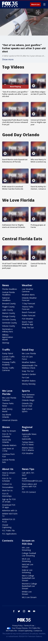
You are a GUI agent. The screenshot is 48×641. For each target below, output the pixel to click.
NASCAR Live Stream (27, 565)
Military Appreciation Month (7, 337)
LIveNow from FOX (8, 455)
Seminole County (9, 322)
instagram (24, 611)
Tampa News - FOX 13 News (28, 443)
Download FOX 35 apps (8, 506)
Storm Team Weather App (27, 323)
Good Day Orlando (6, 440)
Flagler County (8, 306)
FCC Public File (8, 530)
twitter (19, 611)
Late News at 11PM (8, 449)
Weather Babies (29, 362)
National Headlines (6, 299)
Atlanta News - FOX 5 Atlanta (28, 448)
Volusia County (8, 326)
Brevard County (9, 303)
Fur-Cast (25, 377)
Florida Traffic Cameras (8, 369)
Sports (26, 390)
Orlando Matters (9, 445)
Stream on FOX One (28, 542)
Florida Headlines (9, 289)
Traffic (6, 349)
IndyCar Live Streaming (27, 571)
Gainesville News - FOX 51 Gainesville (29, 436)
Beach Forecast (28, 312)
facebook (14, 611)
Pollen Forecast (28, 315)
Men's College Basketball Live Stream (28, 578)
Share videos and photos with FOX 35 (29, 486)
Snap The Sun (28, 327)
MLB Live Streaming (26, 560)
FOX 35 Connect (29, 492)
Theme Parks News (8, 404)
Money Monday (28, 384)
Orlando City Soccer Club (27, 404)
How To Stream (9, 431)
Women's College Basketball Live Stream (29, 586)
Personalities (7, 487)
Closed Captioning (6, 526)
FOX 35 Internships (7, 494)
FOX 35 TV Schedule (6, 435)
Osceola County (9, 319)
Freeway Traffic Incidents (9, 363)
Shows (6, 427)
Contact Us (7, 484)
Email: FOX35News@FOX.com (32, 479)
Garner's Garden (29, 374)
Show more (7, 59)
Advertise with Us (9, 510)
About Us (7, 469)
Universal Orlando (9, 420)
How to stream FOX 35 (8, 474)
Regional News (27, 428)
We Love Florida (29, 353)
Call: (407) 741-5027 (28, 474)
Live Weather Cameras (27, 290)
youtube (29, 611)
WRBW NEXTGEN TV (9, 514)
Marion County (8, 313)
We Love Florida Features (9, 398)
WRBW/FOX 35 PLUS (8, 520)
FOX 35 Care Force (27, 357)
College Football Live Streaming (29, 554)
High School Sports (27, 410)
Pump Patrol (7, 353)
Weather (27, 285)
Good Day (28, 349)
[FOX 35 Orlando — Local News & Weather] (10, 4)
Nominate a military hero (7, 330)
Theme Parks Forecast (27, 307)
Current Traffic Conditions (8, 357)
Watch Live (35, 4)
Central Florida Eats (8, 460)
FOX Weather (27, 318)
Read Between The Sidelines (28, 395)
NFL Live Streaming (26, 548)
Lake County (7, 310)
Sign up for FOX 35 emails (9, 500)
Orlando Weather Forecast (29, 299)
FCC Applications (9, 533)
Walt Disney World (7, 410)
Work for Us (7, 490)
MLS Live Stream (29, 597)
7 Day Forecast (28, 303)
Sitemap (5, 342)
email (34, 611)
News (5, 285)
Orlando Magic (28, 400)
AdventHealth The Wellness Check (29, 366)
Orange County (8, 316)
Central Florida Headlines (8, 293)
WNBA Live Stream (27, 592)
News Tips (28, 469)
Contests (7, 540)
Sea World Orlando (6, 415)
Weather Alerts (28, 294)
